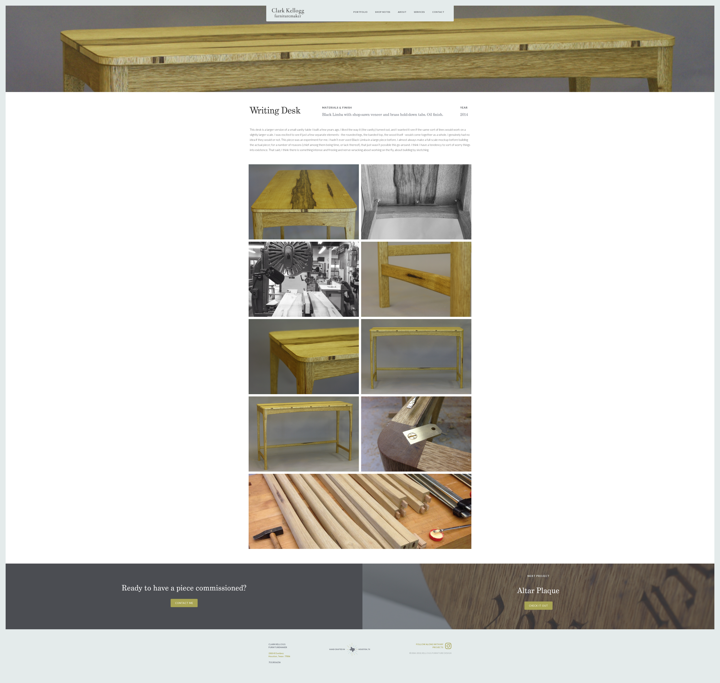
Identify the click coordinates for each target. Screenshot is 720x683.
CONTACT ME (184, 603)
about (402, 12)
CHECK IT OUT (538, 605)
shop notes (382, 12)
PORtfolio (360, 12)
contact (438, 12)
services (419, 12)
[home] (288, 12)
